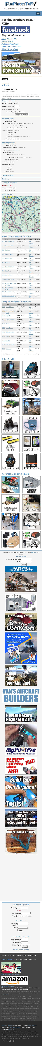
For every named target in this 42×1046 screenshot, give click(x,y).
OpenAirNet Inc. (32, 1025)
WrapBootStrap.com (15, 1027)
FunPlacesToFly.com (6, 1025)
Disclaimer (32, 1020)
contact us (11, 1029)
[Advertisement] (21, 876)
